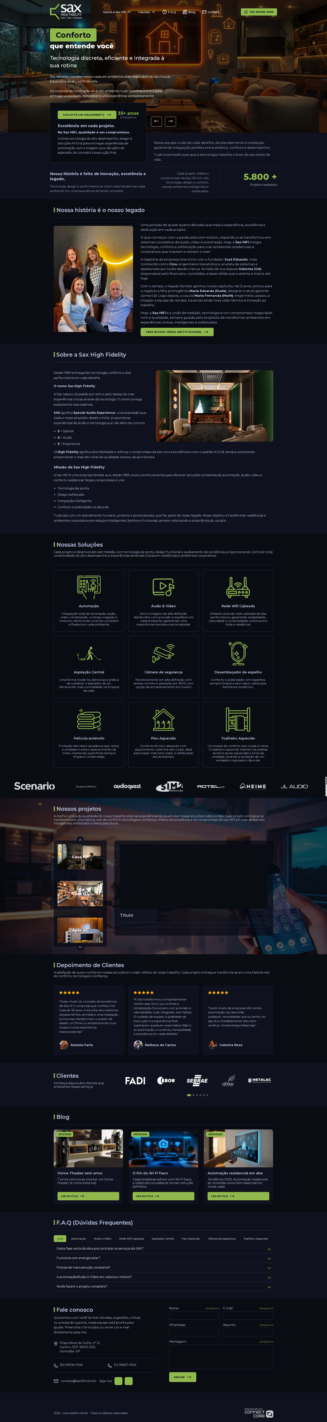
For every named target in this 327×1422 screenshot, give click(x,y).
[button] (156, 122)
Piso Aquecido (191, 1238)
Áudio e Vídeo (102, 1238)
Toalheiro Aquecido (256, 1238)
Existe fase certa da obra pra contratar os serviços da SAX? (100, 1248)
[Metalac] (259, 1081)
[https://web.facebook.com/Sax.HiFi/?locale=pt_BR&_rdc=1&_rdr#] (118, 1381)
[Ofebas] (228, 1081)
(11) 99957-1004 (125, 1365)
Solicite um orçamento (84, 115)
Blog (191, 12)
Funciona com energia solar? (78, 1258)
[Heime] (229, 786)
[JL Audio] (271, 786)
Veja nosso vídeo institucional (174, 332)
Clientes (144, 12)
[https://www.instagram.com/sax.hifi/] (129, 1381)
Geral (60, 1238)
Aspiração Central (163, 1238)
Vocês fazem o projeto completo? (82, 1286)
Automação (78, 1238)
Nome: (194, 1308)
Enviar (179, 1377)
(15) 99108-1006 (262, 12)
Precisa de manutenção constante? (83, 1267)
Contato (214, 12)
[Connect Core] (259, 1413)
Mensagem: (221, 1341)
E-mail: (248, 1308)
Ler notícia (69, 1196)
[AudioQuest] (105, 786)
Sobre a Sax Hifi (114, 12)
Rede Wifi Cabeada (131, 1238)
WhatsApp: (177, 1325)
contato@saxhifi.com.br (79, 1381)
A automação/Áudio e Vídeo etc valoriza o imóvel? (94, 1277)
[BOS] (166, 1081)
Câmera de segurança (222, 1238)
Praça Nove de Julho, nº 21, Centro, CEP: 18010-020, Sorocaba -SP (80, 1347)
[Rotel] (188, 786)
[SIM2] (146, 786)
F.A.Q (172, 12)
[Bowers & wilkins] (63, 786)
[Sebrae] (197, 1081)
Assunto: (248, 1325)
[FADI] (135, 1081)
